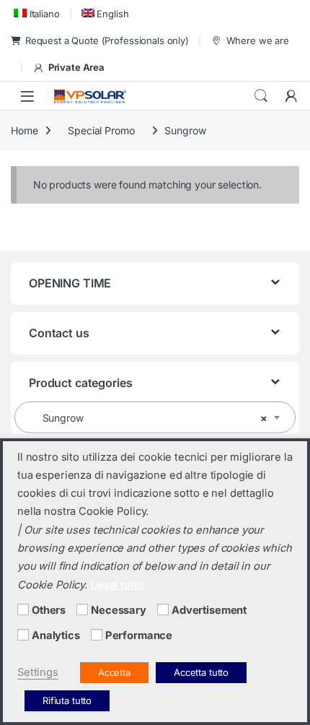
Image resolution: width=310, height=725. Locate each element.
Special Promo (101, 130)
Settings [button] (37, 672)
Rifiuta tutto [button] (67, 700)
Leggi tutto (117, 584)
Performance (138, 635)
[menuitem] (35, 13)
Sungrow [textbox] (150, 418)
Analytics (56, 635)
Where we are (257, 40)
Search (261, 96)
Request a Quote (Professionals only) (107, 40)
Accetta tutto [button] (201, 672)
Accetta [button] (114, 672)
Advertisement (209, 610)
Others (49, 610)
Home (24, 130)
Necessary (118, 610)
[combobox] (155, 417)
